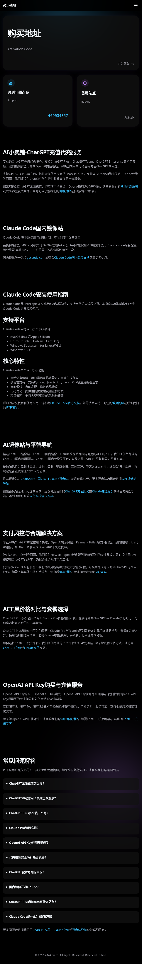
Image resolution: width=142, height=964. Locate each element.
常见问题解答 (129, 186)
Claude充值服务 (103, 491)
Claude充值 (32, 648)
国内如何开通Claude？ (24, 887)
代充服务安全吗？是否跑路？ (28, 857)
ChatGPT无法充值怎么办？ (27, 783)
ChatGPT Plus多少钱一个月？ (29, 813)
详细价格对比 (69, 719)
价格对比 (65, 191)
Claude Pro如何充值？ (24, 828)
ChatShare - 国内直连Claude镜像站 (44, 479)
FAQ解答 (100, 572)
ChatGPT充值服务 (77, 491)
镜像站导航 (79, 930)
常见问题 (118, 403)
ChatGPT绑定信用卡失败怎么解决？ (33, 798)
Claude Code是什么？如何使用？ (31, 916)
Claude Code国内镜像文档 (71, 258)
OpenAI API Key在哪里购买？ (29, 843)
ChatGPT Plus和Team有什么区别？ (33, 902)
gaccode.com (36, 258)
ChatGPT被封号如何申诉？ (27, 872)
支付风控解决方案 (41, 496)
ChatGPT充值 (12, 648)
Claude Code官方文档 (65, 403)
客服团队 (12, 408)
